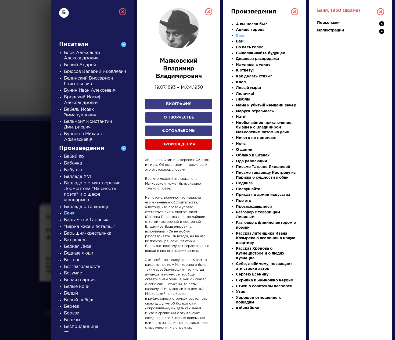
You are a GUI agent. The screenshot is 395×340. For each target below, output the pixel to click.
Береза (71, 307)
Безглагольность (82, 267)
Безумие (73, 273)
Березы (72, 320)
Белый (71, 293)
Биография (179, 104)
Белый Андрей (80, 65)
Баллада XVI (77, 177)
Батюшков (75, 240)
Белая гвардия (80, 280)
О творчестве (179, 117)
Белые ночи (76, 287)
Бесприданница (81, 327)
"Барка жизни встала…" (89, 227)
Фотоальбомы (178, 131)
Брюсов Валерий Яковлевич (95, 72)
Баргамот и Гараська (87, 220)
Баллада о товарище (86, 207)
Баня (69, 213)
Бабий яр (74, 157)
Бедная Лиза (77, 247)
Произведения (178, 144)
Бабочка (73, 163)
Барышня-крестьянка (87, 233)
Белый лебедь (79, 300)
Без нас (72, 260)
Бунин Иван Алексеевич (90, 90)
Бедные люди (78, 253)
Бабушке (73, 170)
